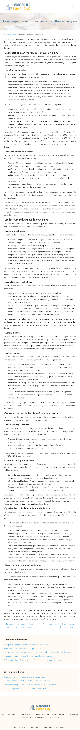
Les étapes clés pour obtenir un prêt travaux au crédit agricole (30, 684)
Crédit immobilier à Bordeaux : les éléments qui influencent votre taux (33, 660)
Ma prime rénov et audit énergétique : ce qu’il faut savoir (27, 680)
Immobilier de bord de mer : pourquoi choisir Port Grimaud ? (29, 648)
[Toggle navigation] (72, 6)
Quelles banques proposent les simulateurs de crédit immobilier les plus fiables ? (37, 652)
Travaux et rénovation (12, 34)
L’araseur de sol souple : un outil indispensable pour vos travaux (19, 626)
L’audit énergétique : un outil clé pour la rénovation (25, 688)
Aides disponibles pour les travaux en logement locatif (58, 626)
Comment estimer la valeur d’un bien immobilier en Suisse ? (29, 656)
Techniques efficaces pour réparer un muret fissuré (25, 676)
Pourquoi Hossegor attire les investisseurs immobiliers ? (27, 644)
